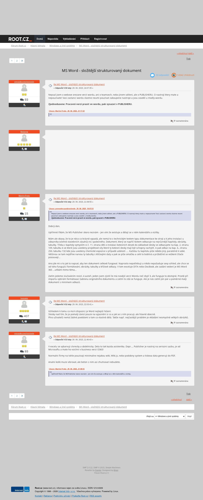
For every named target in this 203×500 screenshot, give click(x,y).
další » (191, 53)
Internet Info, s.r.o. (66, 491)
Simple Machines (112, 468)
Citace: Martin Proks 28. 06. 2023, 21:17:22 (67, 111)
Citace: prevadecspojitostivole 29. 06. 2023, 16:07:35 (71, 208)
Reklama (24, 131)
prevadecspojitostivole (24, 81)
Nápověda (53, 39)
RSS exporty (96, 495)
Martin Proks (24, 195)
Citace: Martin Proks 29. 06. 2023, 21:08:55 (67, 369)
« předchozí (182, 53)
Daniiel (98, 470)
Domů (40, 39)
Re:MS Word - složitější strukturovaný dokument (79, 84)
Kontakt (38, 495)
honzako (24, 298)
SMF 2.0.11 (87, 468)
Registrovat (100, 39)
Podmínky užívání (62, 495)
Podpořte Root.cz (80, 495)
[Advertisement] (101, 16)
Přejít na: (150, 416)
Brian (116, 470)
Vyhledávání (69, 39)
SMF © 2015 (99, 468)
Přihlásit (84, 39)
